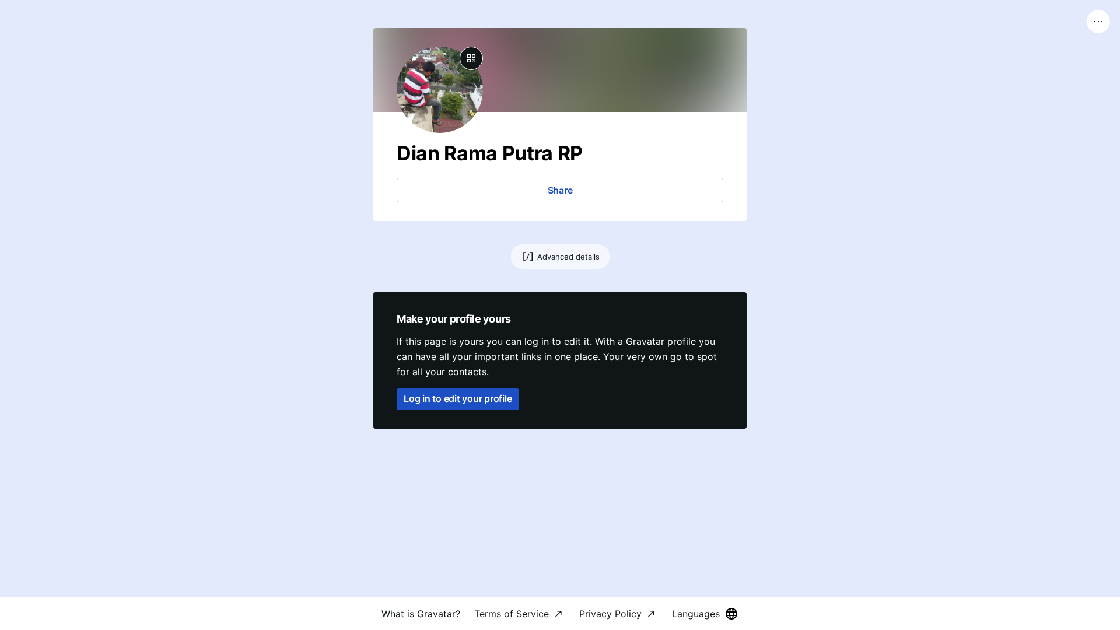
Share (560, 190)
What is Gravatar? (421, 614)
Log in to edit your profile (458, 398)
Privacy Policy (610, 614)
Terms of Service (511, 614)
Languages (696, 614)
